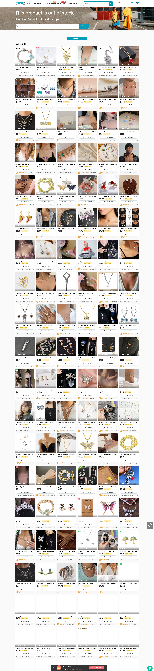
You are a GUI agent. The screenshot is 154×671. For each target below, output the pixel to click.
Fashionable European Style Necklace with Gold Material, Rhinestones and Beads (108, 228)
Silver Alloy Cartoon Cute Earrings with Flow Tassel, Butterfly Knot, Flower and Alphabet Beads (108, 164)
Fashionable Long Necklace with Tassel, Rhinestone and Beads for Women (66, 293)
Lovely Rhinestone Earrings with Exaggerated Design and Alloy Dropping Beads (25, 228)
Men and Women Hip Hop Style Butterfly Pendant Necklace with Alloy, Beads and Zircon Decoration (25, 132)
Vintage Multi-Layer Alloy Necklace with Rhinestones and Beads (25, 99)
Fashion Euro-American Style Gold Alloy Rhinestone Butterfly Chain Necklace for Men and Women (46, 196)
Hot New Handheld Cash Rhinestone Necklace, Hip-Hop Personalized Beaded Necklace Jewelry (87, 325)
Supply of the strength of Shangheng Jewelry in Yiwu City (66, 76)
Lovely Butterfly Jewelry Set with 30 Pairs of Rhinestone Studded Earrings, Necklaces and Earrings (108, 358)
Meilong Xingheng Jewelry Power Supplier (87, 237)
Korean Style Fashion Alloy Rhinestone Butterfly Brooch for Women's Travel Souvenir (108, 648)
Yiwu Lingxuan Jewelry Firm (127, 495)
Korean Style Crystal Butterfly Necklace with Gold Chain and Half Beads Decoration (66, 390)
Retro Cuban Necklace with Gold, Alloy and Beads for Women (87, 584)
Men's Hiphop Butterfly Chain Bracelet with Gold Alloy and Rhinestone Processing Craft (46, 519)
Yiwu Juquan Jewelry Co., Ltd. (87, 205)
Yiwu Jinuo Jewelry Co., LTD (23, 430)
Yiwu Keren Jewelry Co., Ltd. (65, 172)
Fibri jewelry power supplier (44, 463)
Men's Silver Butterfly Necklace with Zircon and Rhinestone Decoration (66, 196)
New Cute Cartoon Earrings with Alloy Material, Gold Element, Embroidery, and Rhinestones (66, 616)
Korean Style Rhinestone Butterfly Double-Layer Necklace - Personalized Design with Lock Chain (108, 390)
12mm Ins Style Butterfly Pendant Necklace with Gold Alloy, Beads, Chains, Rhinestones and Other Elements (25, 67)
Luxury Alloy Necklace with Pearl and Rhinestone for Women (128, 422)
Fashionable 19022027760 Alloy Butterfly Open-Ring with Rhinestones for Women (108, 454)
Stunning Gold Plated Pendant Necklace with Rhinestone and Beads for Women (108, 487)
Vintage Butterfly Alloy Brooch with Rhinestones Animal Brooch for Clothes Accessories (87, 616)
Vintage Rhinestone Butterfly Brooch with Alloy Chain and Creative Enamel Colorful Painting (66, 454)
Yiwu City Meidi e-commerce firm (129, 527)
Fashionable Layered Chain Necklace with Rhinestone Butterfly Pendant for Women (45, 228)
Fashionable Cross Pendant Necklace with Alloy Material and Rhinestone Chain (25, 584)
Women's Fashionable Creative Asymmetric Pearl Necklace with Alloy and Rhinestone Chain (45, 616)
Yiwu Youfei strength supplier (65, 108)
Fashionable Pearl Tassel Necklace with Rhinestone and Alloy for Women (66, 422)
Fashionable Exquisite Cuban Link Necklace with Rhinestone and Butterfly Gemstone (129, 228)
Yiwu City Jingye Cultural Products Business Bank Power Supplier (87, 560)
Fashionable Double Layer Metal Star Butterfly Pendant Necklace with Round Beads (66, 648)
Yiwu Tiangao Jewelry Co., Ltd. (87, 76)
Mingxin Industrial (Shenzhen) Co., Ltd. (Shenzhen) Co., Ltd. (108, 302)
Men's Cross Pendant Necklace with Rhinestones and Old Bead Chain (108, 293)
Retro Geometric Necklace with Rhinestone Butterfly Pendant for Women (66, 228)
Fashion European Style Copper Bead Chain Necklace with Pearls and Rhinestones (66, 325)
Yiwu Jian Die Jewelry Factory (107, 140)
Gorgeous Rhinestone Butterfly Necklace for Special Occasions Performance (87, 261)
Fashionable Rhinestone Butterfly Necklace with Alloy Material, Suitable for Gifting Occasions (67, 164)
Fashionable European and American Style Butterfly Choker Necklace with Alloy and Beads (108, 132)
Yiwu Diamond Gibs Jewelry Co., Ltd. (25, 527)
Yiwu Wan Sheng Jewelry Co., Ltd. (129, 624)
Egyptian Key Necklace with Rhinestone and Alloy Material (66, 487)
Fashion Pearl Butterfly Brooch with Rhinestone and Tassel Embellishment (108, 551)
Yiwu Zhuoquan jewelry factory (66, 301)
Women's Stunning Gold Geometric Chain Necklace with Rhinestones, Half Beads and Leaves (46, 325)
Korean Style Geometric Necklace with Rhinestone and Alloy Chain (25, 487)
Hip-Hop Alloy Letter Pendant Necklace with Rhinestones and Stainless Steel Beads (46, 132)
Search (84, 26)
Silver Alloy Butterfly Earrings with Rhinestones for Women (67, 261)
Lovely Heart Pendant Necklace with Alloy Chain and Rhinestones (45, 293)
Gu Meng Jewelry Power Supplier (25, 75)
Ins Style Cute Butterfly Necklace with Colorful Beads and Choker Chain (66, 99)
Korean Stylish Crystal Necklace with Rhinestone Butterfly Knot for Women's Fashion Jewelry (46, 422)
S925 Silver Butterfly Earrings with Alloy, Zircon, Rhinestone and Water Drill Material (45, 390)
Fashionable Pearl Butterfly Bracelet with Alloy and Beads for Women (46, 487)
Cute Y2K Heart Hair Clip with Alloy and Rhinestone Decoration (87, 196)
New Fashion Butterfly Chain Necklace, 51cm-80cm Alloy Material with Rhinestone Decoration (46, 164)
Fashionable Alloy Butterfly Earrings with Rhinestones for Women (87, 293)
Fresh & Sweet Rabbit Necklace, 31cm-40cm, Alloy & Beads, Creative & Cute (87, 422)
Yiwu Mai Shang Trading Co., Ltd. (46, 269)
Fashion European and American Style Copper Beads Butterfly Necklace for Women (129, 390)
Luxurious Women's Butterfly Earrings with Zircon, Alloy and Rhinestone (87, 228)
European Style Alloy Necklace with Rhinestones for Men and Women (46, 648)
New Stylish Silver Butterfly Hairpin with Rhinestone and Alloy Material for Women (129, 584)
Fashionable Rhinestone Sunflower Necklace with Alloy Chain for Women (87, 358)
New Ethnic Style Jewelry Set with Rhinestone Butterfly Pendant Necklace (25, 325)
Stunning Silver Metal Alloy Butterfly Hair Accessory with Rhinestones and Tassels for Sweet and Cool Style (25, 616)
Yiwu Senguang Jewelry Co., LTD (108, 463)
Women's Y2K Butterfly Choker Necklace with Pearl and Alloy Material (25, 551)
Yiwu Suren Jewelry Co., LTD (65, 559)
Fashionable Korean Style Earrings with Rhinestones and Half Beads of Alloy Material (87, 648)
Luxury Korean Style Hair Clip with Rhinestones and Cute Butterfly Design (45, 358)
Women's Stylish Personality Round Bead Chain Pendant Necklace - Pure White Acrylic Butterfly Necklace (25, 454)
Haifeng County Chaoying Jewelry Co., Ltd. (25, 302)
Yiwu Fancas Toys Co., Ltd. (87, 269)
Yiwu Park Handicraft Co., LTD (86, 656)
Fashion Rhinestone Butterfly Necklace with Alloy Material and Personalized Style (87, 67)
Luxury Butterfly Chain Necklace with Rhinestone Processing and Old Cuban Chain (129, 164)
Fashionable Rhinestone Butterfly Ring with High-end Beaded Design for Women (25, 293)
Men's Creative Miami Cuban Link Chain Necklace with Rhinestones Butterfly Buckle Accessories (129, 454)
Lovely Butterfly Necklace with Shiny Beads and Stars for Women (129, 261)
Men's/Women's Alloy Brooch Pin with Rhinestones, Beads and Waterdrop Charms (66, 358)
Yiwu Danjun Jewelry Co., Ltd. (108, 527)
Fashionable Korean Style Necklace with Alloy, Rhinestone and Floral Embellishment (108, 325)
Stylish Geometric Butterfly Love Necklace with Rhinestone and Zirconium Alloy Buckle (108, 99)
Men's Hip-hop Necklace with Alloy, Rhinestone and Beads (66, 67)
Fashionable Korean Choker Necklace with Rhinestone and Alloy (25, 422)
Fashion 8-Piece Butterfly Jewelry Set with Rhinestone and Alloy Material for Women (67, 551)
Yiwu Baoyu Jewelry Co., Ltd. (86, 140)
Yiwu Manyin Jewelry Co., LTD (24, 237)
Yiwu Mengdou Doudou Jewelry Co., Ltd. (87, 108)
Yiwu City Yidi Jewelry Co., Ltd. (128, 172)
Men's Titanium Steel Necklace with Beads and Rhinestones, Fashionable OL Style (25, 358)
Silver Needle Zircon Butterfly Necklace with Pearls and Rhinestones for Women (87, 164)
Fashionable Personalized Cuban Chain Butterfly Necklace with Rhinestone (25, 196)
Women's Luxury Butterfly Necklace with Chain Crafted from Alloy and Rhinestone (45, 67)
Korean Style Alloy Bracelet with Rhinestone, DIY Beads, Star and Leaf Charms (129, 519)
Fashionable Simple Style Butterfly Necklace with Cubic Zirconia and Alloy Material (46, 551)
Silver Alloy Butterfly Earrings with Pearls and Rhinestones (129, 196)
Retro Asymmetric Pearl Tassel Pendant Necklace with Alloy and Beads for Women (108, 584)
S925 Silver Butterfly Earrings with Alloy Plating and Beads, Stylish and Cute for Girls (66, 132)
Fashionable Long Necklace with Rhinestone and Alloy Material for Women (87, 487)
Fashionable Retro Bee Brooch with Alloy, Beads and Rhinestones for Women (129, 358)
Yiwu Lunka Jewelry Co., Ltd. (107, 269)
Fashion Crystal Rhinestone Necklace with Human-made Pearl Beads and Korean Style (108, 261)
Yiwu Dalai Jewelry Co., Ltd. (129, 334)
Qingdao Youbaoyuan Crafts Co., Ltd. (66, 140)
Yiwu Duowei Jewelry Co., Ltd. (45, 366)
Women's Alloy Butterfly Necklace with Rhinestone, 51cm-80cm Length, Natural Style (46, 99)
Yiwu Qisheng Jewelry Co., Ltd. (24, 495)
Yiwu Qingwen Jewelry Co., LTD (45, 172)
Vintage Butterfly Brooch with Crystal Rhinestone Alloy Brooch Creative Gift (108, 422)
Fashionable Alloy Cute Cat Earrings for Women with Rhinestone (66, 519)
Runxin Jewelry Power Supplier (87, 431)
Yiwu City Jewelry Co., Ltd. (23, 108)
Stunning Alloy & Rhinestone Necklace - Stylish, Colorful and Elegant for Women (87, 519)
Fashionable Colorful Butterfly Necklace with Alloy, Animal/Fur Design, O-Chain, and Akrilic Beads (46, 261)
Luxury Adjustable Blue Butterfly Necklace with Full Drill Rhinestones (129, 325)
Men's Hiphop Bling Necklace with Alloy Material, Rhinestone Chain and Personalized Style (87, 454)
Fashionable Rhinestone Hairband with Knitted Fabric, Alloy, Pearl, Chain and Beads (67, 584)
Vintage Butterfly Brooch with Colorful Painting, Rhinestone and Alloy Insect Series (108, 519)
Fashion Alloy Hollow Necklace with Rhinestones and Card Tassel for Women (25, 648)
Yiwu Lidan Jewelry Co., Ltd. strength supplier (129, 269)
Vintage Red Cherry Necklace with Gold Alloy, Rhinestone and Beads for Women (129, 99)
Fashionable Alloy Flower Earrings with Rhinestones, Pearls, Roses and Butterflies (108, 196)
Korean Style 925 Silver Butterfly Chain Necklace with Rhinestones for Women (129, 616)
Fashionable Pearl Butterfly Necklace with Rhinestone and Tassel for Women (129, 132)
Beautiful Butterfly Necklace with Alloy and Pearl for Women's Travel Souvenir (129, 648)
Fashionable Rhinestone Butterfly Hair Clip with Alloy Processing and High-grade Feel (25, 390)
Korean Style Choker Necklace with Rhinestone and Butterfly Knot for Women (25, 261)
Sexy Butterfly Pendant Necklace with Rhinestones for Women (45, 454)
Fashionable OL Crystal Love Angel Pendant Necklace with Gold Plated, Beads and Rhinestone (108, 616)
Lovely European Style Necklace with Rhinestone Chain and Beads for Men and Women (129, 487)
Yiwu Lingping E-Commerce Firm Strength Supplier (45, 76)
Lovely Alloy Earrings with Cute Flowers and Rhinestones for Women (129, 551)
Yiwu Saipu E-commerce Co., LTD (45, 108)
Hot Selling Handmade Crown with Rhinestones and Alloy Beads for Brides (25, 519)
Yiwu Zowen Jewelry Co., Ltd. (129, 108)
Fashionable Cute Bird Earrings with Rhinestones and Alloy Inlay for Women (46, 584)
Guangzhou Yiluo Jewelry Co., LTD (25, 366)
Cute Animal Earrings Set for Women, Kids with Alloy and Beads (87, 551)
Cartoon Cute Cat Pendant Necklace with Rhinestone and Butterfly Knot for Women (108, 67)
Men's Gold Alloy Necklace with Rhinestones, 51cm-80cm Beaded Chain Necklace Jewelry (128, 67)
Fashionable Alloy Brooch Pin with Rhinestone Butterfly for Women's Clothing (87, 390)
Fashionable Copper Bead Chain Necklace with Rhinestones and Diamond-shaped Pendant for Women (129, 293)
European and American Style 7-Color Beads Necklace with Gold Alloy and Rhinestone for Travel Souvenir (25, 164)
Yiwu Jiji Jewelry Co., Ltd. (64, 237)
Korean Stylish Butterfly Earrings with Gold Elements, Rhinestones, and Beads (87, 99)
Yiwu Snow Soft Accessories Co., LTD (25, 205)
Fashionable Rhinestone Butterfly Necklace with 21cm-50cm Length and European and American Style (87, 132)
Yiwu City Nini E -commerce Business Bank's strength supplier (25, 140)
